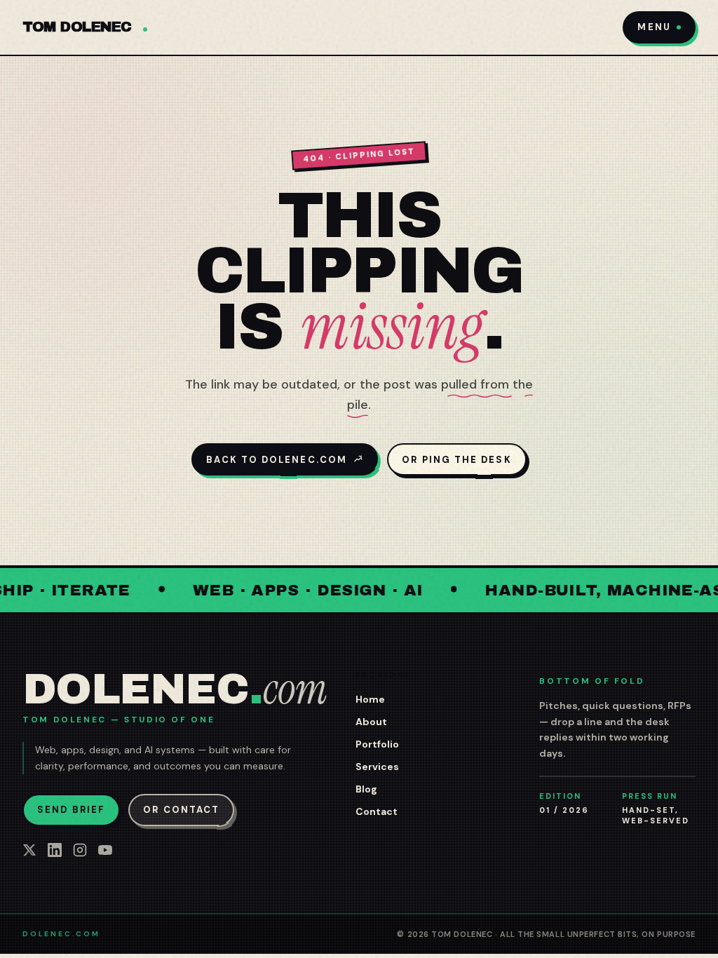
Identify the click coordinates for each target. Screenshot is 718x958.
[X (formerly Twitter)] (29, 850)
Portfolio (377, 744)
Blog (366, 789)
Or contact (181, 810)
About (371, 721)
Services (377, 766)
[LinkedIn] (55, 850)
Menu (653, 27)
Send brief (71, 810)
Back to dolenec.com (276, 460)
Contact (376, 811)
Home (370, 699)
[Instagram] (80, 850)
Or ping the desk (456, 460)
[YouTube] (105, 850)
